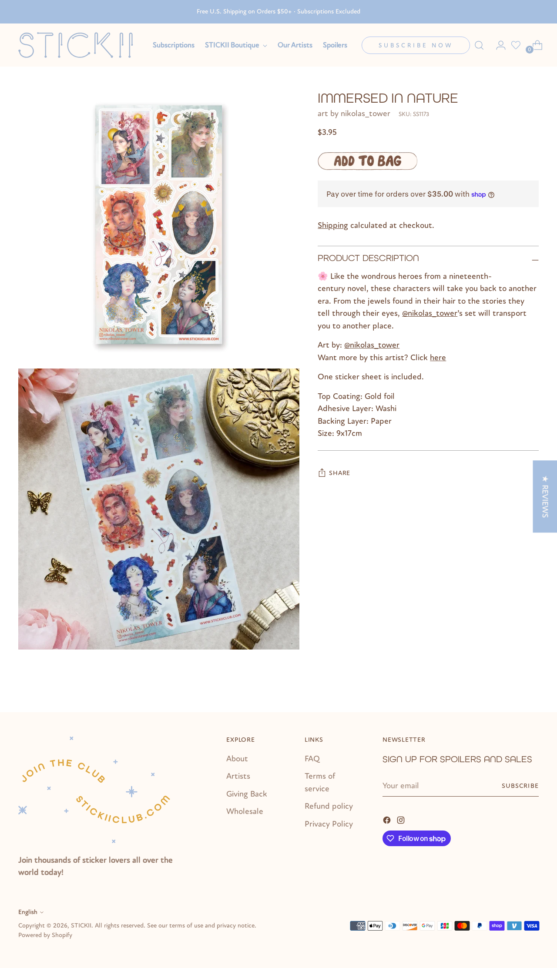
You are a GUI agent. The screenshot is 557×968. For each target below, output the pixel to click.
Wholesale (244, 811)
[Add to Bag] (367, 161)
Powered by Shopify (45, 935)
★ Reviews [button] (545, 496)
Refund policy (329, 806)
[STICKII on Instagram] (401, 819)
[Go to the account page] (497, 45)
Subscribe (520, 786)
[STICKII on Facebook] (388, 819)
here (438, 357)
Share (339, 473)
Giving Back (246, 794)
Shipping (333, 226)
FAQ (312, 759)
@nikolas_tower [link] (429, 313)
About (237, 759)
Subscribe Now (416, 45)
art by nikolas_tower (354, 114)
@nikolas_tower (371, 345)
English (27, 912)
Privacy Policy (329, 824)
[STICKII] (79, 45)
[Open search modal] (479, 45)
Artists (238, 776)
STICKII (81, 925)
